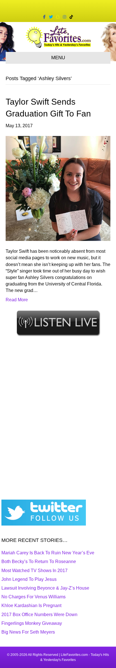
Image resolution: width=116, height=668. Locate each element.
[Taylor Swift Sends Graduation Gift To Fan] (58, 188)
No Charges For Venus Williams (33, 596)
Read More (17, 299)
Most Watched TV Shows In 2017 (34, 570)
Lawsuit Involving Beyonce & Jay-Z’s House (45, 588)
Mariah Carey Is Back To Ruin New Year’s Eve (47, 552)
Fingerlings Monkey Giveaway (31, 623)
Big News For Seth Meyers (28, 632)
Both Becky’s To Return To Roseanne (38, 561)
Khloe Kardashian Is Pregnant (31, 605)
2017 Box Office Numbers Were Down (39, 614)
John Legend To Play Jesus (29, 579)
